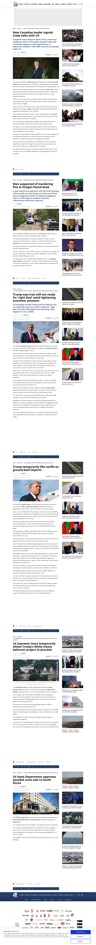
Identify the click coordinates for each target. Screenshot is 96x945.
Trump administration (31, 762)
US (14, 305)
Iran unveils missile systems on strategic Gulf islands (72, 85)
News (14, 28)
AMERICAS (23, 52)
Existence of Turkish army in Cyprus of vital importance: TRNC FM (71, 343)
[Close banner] (93, 930)
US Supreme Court (20, 762)
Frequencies (68, 899)
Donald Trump (31, 305)
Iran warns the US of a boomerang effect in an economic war (69, 194)
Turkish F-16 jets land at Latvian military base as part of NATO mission (72, 651)
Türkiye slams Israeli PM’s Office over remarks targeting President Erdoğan (72, 711)
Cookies (45, 899)
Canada (21, 169)
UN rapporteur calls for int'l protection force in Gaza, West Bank (72, 274)
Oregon (35, 193)
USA (17, 169)
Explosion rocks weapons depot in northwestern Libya (72, 691)
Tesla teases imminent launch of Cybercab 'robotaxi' (72, 303)
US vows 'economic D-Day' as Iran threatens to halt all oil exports (71, 214)
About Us (52, 899)
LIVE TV (75, 4)
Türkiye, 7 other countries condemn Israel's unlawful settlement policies (70, 731)
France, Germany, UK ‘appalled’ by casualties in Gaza (72, 125)
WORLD (21, 4)
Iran (28, 307)
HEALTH (57, 4)
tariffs (29, 626)
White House (41, 762)
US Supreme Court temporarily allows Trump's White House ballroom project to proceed (72, 827)
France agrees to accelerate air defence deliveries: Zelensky (72, 323)
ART (53, 4)
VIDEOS (63, 4)
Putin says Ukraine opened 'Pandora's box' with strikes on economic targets (72, 363)
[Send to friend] (29, 174)
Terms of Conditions (36, 899)
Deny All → (80, 941)
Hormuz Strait (35, 452)
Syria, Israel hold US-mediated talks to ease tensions (72, 234)
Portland (23, 278)
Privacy (26, 899)
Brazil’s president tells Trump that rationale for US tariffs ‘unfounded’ (71, 671)
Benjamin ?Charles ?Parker (33, 278)
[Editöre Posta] (32, 174)
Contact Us (59, 899)
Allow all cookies (81, 932)
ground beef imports (37, 626)
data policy (53, 935)
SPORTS (40, 4)
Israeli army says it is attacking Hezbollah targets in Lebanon (72, 105)
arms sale (37, 883)
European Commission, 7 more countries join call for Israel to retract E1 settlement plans (72, 807)
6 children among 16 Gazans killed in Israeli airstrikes (71, 65)
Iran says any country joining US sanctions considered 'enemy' (72, 557)
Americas (19, 28)
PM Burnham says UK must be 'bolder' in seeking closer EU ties (72, 254)
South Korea (30, 883)
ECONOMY (34, 4)
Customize (80, 936)
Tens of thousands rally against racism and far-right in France (72, 45)
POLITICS (27, 4)
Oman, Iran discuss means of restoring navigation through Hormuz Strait (71, 847)
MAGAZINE (47, 4)
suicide (32, 196)
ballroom (48, 762)
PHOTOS (69, 4)
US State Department (20, 883)
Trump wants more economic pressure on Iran (71, 383)
